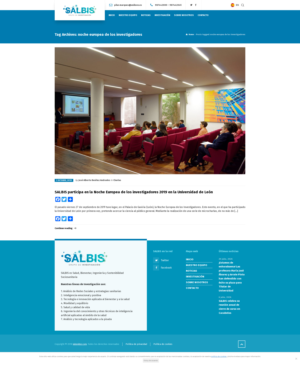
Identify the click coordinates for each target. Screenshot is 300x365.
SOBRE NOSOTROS (197, 282)
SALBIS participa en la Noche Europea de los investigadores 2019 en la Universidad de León (134, 192)
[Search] (242, 5)
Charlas (117, 180)
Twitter (165, 260)
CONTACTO (192, 287)
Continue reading (63, 228)
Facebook (166, 267)
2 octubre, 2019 (64, 180)
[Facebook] (195, 5)
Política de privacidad (136, 344)
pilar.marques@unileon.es (128, 5)
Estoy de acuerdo (151, 360)
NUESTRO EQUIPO (196, 265)
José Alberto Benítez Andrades (94, 180)
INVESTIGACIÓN (195, 276)
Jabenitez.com (80, 344)
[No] (296, 358)
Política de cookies (162, 344)
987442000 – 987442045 (168, 5)
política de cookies (219, 356)
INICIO (189, 259)
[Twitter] (191, 5)
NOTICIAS (191, 270)
